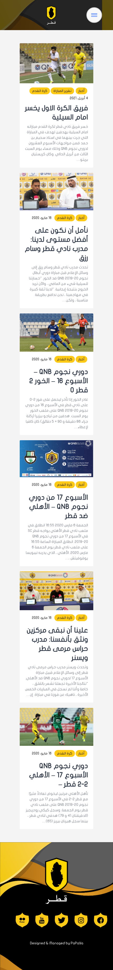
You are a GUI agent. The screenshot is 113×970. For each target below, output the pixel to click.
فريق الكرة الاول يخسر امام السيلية (56, 112)
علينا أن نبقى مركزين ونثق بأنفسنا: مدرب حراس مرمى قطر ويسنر (57, 644)
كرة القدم (39, 91)
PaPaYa (77, 943)
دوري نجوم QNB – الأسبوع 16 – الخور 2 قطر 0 (58, 381)
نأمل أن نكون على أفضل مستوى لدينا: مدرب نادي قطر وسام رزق (56, 244)
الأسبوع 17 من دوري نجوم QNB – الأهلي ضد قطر (58, 506)
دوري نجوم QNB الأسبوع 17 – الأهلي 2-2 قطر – (58, 775)
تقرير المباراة (62, 91)
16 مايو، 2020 (42, 218)
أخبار (81, 91)
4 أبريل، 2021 (79, 98)
